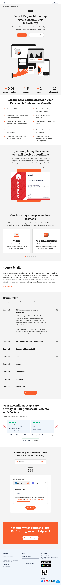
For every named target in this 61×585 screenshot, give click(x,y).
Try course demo (30, 393)
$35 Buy (21, 35)
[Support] (58, 582)
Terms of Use (20, 499)
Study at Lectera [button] (26, 557)
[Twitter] (52, 581)
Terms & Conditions (30, 499)
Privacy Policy (39, 499)
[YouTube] (47, 581)
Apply (42, 461)
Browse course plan (36, 35)
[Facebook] (42, 581)
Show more (6, 286)
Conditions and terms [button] (28, 563)
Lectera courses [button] (26, 560)
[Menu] (4, 2)
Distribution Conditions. (23, 501)
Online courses (11, 2)
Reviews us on (27, 440)
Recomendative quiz (30, 538)
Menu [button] (23, 553)
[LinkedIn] (54, 581)
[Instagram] (44, 581)
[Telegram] (49, 581)
